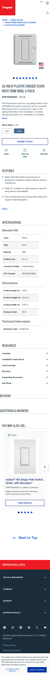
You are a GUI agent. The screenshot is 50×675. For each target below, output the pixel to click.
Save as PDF (25, 155)
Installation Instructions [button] (13, 359)
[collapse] (45, 577)
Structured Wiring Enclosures (20, 22)
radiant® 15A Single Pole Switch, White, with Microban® (25, 481)
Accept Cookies (37, 669)
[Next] (44, 467)
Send (6, 153)
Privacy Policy (9, 645)
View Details (25, 502)
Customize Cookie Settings (12, 670)
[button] (47, 30)
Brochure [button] (6, 371)
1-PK (7, 131)
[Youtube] (45, 628)
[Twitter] (37, 628)
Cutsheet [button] (6, 353)
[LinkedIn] (20, 628)
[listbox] (25, 54)
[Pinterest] (29, 628)
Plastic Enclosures (15, 25)
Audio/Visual (17, 20)
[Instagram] (12, 628)
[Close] (47, 657)
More (4, 118)
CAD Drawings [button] (9, 365)
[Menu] (47, 3)
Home (4, 20)
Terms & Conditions (12, 650)
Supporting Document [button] (12, 377)
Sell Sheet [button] (6, 383)
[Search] (47, 13)
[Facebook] (4, 628)
